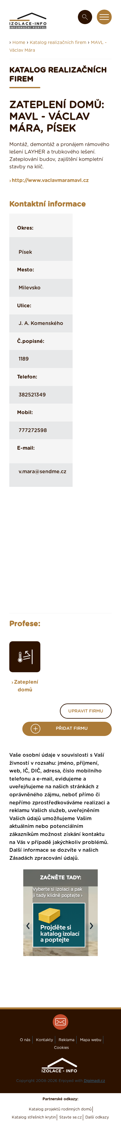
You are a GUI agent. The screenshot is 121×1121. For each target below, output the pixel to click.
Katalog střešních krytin (34, 1117)
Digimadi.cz (94, 1081)
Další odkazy (97, 1117)
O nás (25, 1040)
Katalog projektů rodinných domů (60, 1109)
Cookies (61, 1048)
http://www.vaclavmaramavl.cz (50, 180)
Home (18, 43)
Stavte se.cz (70, 1117)
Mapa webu (90, 1040)
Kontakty (44, 1040)
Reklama (66, 1040)
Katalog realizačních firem (58, 43)
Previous (29, 929)
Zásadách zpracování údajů (43, 858)
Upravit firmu (85, 711)
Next (93, 929)
